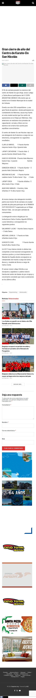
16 (11, 325)
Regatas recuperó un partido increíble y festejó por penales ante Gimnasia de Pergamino (16, 348)
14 (11, 353)
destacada (23, 292)
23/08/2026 (6, 325)
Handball (6, 371)
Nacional (17, 675)
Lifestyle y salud (8, 675)
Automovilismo (14, 672)
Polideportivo (15, 676)
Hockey (5, 343)
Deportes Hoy (15, 686)
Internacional (24, 674)
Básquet (5, 318)
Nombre (5, 422)
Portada (5, 672)
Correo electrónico (9, 430)
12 (11, 378)
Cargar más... (18, 384)
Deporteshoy (13, 292)
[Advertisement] (18, 26)
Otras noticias (26, 675)
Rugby (22, 676)
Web (3, 439)
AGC (27, 686)
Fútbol (29, 672)
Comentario (6, 405)
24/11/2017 (5, 60)
